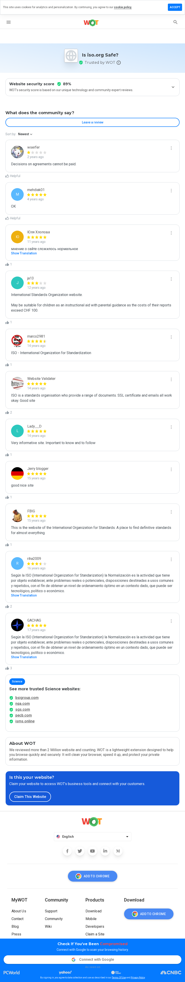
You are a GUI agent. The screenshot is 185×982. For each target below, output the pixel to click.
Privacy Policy (138, 977)
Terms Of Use (119, 977)
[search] (175, 22)
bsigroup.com (27, 698)
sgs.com (22, 709)
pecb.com (23, 715)
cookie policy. (123, 7)
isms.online (25, 721)
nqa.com (22, 703)
